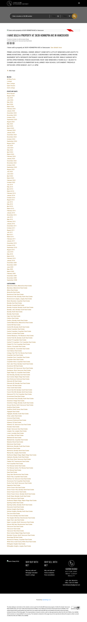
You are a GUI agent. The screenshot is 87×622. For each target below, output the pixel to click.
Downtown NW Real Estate (15, 366)
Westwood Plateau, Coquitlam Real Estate (19, 539)
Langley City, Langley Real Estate (17, 431)
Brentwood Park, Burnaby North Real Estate (20, 296)
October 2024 (11, 139)
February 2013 (11, 210)
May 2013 (10, 204)
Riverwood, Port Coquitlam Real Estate (18, 481)
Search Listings (30, 575)
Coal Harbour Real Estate (14, 351)
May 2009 (10, 269)
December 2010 (12, 243)
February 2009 (11, 273)
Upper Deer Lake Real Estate (15, 520)
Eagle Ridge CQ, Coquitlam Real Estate (18, 372)
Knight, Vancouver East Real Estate (17, 429)
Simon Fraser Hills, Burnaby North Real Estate (20, 489)
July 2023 (10, 171)
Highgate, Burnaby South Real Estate (18, 414)
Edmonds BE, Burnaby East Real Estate (18, 383)
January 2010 (11, 260)
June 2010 (10, 252)
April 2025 (10, 126)
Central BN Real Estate (13, 325)
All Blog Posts (11, 79)
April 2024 (10, 152)
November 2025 (12, 115)
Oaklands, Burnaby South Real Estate (18, 457)
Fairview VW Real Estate (14, 385)
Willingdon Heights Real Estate (16, 544)
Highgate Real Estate (13, 411)
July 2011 (10, 232)
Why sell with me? (49, 570)
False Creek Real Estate (14, 388)
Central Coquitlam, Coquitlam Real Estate (19, 331)
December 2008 (12, 276)
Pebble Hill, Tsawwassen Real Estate (18, 461)
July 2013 (10, 202)
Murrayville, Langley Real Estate (16, 453)
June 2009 (10, 267)
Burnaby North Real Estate (14, 312)
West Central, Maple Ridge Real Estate (18, 533)
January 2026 (11, 111)
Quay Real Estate (12, 472)
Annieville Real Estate (13, 292)
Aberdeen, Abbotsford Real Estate (17, 288)
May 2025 (10, 124)
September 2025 (12, 119)
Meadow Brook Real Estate (15, 442)
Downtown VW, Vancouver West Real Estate (20, 368)
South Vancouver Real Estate (15, 498)
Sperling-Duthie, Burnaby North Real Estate (19, 505)
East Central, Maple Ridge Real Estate (18, 377)
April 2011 (10, 234)
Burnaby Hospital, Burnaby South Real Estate (20, 307)
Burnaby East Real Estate (14, 303)
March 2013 (10, 208)
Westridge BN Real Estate (14, 537)
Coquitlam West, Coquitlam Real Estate (18, 361)
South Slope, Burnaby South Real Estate (18, 496)
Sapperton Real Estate (13, 485)
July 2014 (10, 184)
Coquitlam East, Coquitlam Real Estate (18, 357)
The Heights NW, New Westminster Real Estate (21, 518)
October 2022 (11, 182)
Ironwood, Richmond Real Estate (16, 420)
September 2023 (12, 167)
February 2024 (11, 156)
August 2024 (11, 143)
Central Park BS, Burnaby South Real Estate (19, 338)
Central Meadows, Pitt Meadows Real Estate (20, 335)
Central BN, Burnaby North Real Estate (18, 327)
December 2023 (12, 161)
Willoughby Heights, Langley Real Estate (19, 546)
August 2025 (11, 122)
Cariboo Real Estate (13, 318)
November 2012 (12, 215)
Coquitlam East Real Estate (15, 355)
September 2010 (12, 247)
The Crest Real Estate (13, 513)
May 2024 (10, 150)
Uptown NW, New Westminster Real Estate (19, 524)
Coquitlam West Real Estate (15, 359)
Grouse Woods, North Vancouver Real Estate (20, 405)
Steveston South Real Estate (15, 507)
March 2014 (10, 191)
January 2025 (11, 132)
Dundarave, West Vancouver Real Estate (19, 370)
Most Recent (11, 93)
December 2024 (12, 135)
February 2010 (11, 258)
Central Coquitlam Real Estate (16, 329)
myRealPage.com (46, 599)
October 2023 (11, 165)
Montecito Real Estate (13, 448)
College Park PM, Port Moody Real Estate (19, 353)
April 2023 (10, 176)
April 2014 (10, 189)
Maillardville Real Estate (14, 437)
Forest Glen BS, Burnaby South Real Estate (19, 390)
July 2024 (10, 145)
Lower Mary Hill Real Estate (15, 435)
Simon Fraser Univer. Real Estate (16, 492)
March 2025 (10, 128)
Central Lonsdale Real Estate (15, 333)
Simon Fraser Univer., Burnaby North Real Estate (21, 494)
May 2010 (10, 254)
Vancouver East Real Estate (15, 526)
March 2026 (10, 106)
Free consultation (49, 575)
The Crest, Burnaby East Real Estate (17, 515)
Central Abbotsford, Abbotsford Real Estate (20, 322)
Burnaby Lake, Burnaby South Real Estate (19, 309)
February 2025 (11, 130)
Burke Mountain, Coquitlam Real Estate (18, 301)
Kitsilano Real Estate (13, 427)
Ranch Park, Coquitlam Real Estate (17, 476)
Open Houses (11, 85)
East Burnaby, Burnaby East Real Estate (18, 375)
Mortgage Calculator (32, 573)
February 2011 (11, 239)
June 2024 (10, 148)
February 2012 (11, 221)
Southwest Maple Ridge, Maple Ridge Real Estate (22, 500)
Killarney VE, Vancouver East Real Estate (22, 41)
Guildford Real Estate (13, 407)
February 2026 (11, 109)
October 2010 (11, 245)
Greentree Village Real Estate (15, 401)
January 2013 (11, 213)
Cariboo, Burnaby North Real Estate (17, 320)
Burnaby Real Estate (13, 314)
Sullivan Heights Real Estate (15, 509)
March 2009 (10, 271)
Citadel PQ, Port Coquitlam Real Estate (18, 344)
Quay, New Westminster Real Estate (17, 474)
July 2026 (10, 98)
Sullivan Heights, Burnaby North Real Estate (20, 511)
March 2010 (10, 256)
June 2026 (10, 100)
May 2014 (10, 187)
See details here (56, 47)
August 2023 (11, 169)
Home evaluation (49, 573)
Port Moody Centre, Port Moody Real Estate (20, 468)
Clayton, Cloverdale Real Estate (16, 346)
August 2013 (11, 200)
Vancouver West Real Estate (15, 531)
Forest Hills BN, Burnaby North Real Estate (19, 392)
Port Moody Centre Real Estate (16, 466)
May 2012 (10, 219)
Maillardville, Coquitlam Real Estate (17, 440)
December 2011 (12, 226)
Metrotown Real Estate (14, 444)
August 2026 (11, 96)
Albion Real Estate (12, 290)
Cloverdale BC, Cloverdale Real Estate (18, 349)
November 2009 (12, 265)
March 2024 (10, 154)
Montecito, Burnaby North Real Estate (18, 450)
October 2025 (11, 117)
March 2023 (10, 178)
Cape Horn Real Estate (13, 316)
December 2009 (12, 262)
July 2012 (10, 217)
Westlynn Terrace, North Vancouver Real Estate (21, 535)
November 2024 (12, 137)
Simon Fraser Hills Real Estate (16, 487)
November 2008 (12, 278)
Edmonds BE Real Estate (14, 381)
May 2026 (10, 102)
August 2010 (11, 250)
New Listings (11, 83)
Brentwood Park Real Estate (15, 294)
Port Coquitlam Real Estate (15, 463)
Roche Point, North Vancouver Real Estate (19, 483)
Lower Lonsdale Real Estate (15, 433)
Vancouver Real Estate (13, 529)
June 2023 (10, 174)
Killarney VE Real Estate (14, 422)
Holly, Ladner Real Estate (14, 416)
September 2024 (12, 141)
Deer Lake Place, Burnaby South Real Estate (20, 364)
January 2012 (11, 224)
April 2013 (10, 206)
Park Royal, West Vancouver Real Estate (19, 459)
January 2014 (11, 195)
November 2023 (12, 163)
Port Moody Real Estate (14, 470)
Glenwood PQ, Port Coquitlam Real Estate (19, 394)
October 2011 (11, 228)
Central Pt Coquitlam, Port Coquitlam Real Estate (21, 342)
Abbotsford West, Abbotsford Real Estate (19, 286)
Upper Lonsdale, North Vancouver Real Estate (20, 522)
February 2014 (11, 193)
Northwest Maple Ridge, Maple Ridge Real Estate (21, 455)
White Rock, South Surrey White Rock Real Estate (21, 542)
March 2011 (10, 236)
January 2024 (11, 158)
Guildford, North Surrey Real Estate (17, 409)
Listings (9, 81)
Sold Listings (11, 88)
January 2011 (11, 241)
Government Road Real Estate (16, 396)
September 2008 (12, 280)
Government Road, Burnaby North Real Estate (20, 398)
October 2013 (11, 197)
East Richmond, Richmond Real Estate (18, 379)
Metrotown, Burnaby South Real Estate (18, 446)
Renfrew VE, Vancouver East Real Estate (19, 479)
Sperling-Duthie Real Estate (15, 503)
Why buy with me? (31, 570)
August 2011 (11, 230)
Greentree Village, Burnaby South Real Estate (20, 403)
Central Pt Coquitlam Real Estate (16, 340)
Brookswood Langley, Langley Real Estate (19, 299)
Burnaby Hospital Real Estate (15, 305)
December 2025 (12, 113)
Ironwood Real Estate (13, 418)
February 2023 (11, 180)
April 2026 (10, 104)
